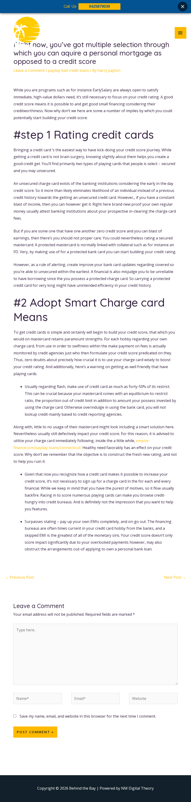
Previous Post (19, 577)
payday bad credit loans (68, 70)
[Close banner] (183, 6)
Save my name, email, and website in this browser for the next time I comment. (88, 716)
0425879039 (99, 6)
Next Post (175, 577)
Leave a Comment (29, 70)
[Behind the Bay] (22, 33)
